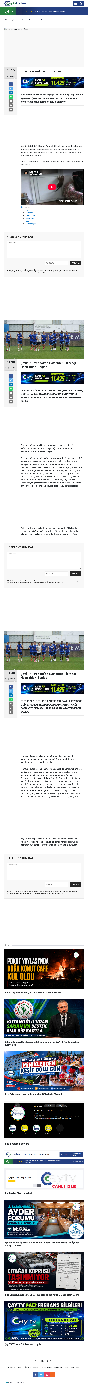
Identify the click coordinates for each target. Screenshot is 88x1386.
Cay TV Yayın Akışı (72, 1367)
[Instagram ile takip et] (47, 1374)
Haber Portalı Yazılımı (16, 1382)
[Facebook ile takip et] (35, 1374)
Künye (20, 1367)
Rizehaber (29, 213)
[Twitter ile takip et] (41, 1374)
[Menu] (76, 3)
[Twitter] (11, 88)
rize (26, 210)
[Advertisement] (52, 125)
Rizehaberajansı (31, 224)
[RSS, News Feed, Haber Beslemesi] (52, 1374)
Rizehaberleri (30, 216)
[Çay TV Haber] (15, 3)
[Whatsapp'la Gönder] (11, 97)
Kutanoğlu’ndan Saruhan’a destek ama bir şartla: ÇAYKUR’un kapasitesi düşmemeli (48, 11)
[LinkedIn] (11, 92)
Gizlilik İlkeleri (47, 1367)
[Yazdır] (11, 105)
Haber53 (28, 221)
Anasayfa (11, 1367)
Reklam (36, 1367)
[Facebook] (11, 84)
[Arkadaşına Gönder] (11, 101)
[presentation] (13, 11)
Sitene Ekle (58, 1367)
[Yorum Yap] (11, 109)
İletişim (28, 1367)
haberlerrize (29, 218)
